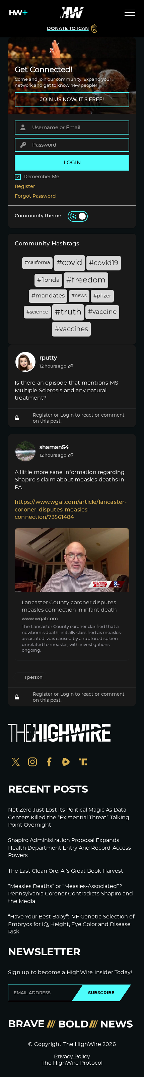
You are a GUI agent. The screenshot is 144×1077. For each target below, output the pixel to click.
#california (37, 262)
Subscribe (101, 993)
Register (25, 186)
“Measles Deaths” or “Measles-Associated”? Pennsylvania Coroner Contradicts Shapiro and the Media (70, 894)
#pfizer (102, 295)
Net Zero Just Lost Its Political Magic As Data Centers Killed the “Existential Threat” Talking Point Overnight (68, 817)
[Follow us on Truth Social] (82, 762)
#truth (68, 312)
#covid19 (103, 263)
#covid (69, 263)
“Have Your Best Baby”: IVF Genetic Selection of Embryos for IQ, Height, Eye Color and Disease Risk (71, 924)
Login (67, 415)
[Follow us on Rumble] (66, 762)
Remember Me (41, 177)
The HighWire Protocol (72, 1063)
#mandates (48, 295)
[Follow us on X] (15, 762)
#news (79, 295)
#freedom (85, 280)
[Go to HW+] (17, 12)
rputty (48, 358)
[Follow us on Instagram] (32, 762)
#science (37, 311)
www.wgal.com (40, 618)
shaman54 (54, 447)
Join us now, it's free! (72, 99)
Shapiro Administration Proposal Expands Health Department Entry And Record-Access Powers (69, 848)
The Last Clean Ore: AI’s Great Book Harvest (65, 871)
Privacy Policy (72, 1056)
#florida (48, 280)
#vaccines (71, 329)
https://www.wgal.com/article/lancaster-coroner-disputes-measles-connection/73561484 (71, 509)
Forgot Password (35, 196)
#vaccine (102, 312)
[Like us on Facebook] (49, 762)
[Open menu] (130, 12)
